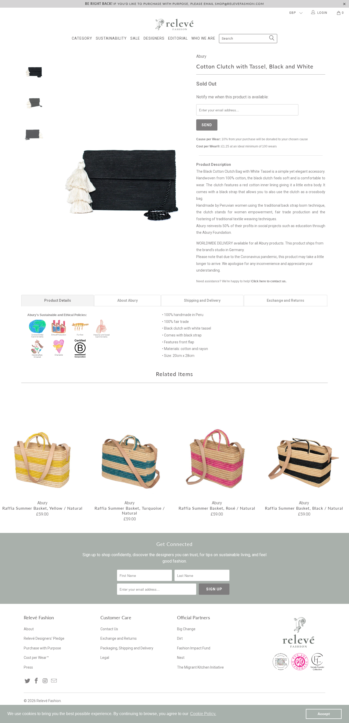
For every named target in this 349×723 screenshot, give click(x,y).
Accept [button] (324, 714)
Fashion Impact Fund (193, 648)
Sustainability (111, 38)
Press (28, 667)
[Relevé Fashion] (174, 24)
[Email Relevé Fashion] (54, 681)
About (29, 629)
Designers (154, 38)
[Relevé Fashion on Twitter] (27, 681)
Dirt (180, 638)
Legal (104, 658)
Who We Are (203, 38)
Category (82, 38)
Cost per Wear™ (36, 658)
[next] (183, 145)
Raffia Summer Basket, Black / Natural (304, 444)
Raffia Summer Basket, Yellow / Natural (42, 444)
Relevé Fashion (49, 701)
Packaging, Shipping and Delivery (126, 648)
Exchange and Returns (118, 638)
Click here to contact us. (268, 281)
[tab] (57, 300)
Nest (180, 658)
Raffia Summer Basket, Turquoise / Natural (129, 444)
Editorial (178, 38)
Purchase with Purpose (42, 648)
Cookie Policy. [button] (203, 714)
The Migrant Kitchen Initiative (200, 667)
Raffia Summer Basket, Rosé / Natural (217, 444)
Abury (201, 56)
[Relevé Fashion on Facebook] (36, 681)
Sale (135, 38)
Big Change (186, 629)
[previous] (59, 145)
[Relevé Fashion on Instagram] (45, 681)
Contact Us (109, 629)
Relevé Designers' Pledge (44, 638)
